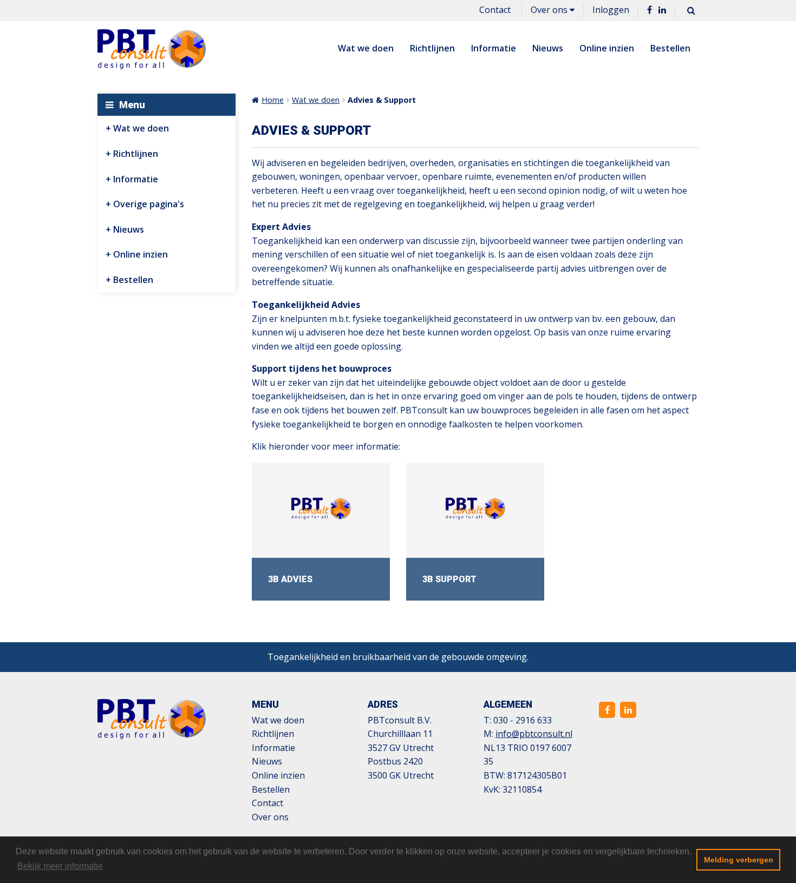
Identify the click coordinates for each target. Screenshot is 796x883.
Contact (495, 10)
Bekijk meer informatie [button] (60, 866)
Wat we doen (366, 48)
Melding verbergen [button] (738, 859)
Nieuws (547, 48)
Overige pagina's (148, 204)
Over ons (550, 10)
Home (273, 100)
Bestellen (670, 48)
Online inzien (606, 48)
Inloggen (610, 10)
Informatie (493, 48)
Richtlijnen (432, 48)
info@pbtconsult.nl (533, 734)
